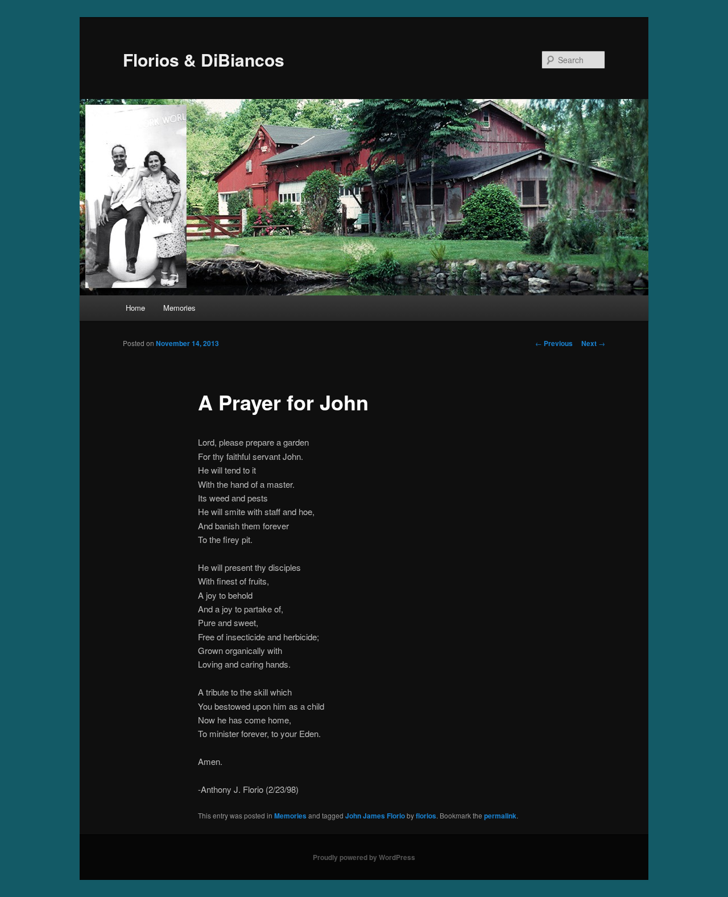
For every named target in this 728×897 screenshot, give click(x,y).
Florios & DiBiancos (203, 59)
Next (593, 343)
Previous (554, 343)
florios (426, 815)
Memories (179, 307)
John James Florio (375, 815)
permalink (500, 815)
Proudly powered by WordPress (364, 857)
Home (135, 307)
